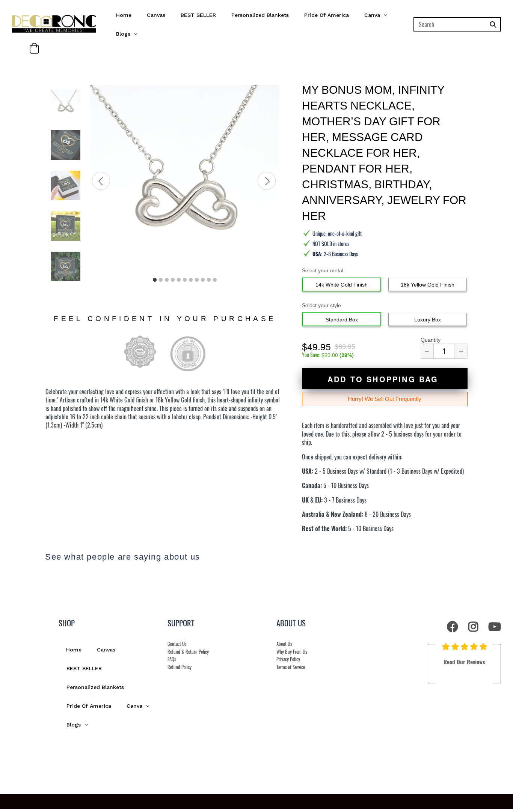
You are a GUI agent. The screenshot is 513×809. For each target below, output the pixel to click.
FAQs (171, 659)
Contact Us (177, 643)
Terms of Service (290, 667)
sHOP (67, 623)
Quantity (431, 340)
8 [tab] (197, 280)
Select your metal (322, 270)
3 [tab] (167, 280)
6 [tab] (185, 280)
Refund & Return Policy (188, 651)
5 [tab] (179, 280)
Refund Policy (179, 667)
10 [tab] (209, 280)
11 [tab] (215, 280)
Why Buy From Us (291, 651)
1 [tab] (155, 280)
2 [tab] (161, 280)
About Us (284, 643)
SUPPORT (181, 623)
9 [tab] (203, 280)
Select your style (321, 305)
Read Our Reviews (464, 661)
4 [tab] (173, 280)
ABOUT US (291, 623)
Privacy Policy (288, 659)
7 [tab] (191, 280)
